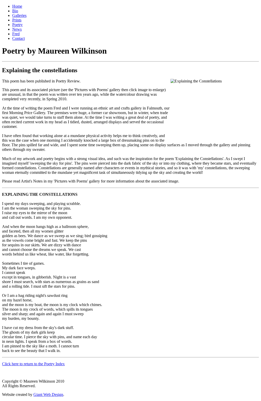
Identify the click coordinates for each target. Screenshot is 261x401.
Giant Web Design (48, 394)
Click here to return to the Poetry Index (33, 364)
